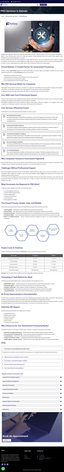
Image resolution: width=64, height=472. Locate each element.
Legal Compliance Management (10, 381)
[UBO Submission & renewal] (61, 405)
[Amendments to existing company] (61, 377)
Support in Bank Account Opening (10, 401)
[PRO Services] (61, 397)
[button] (37, 5)
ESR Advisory (5, 409)
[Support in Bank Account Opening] (61, 401)
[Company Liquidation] (61, 393)
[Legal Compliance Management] (61, 381)
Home (2, 16)
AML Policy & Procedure (8, 385)
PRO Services (5, 397)
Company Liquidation (7, 393)
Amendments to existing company (11, 377)
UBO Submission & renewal (9, 405)
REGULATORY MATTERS (12, 16)
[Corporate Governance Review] (61, 389)
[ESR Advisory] (61, 409)
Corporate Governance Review (10, 389)
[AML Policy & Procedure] (61, 385)
